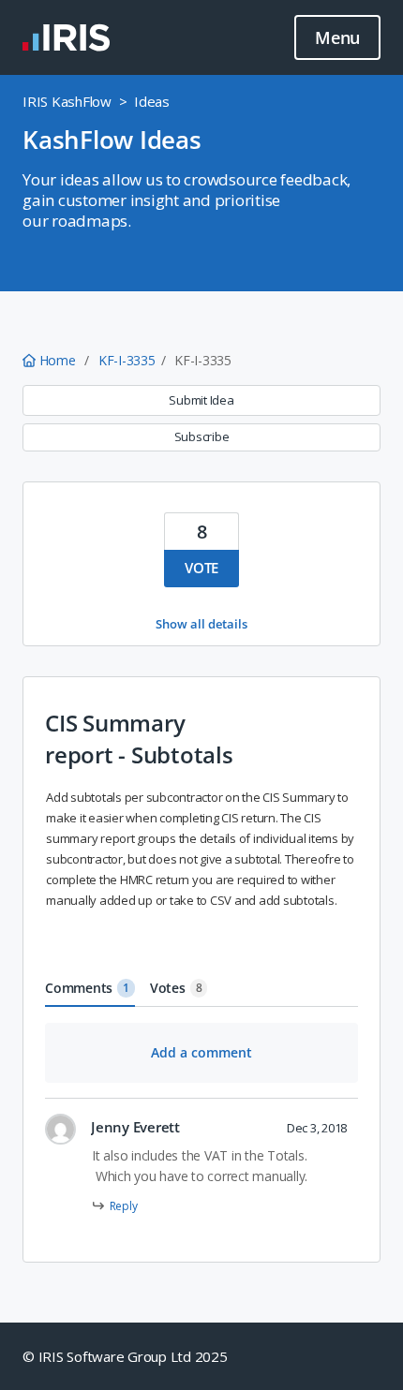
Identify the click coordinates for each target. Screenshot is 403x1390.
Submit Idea (201, 400)
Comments (87, 988)
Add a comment (201, 1052)
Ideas (152, 101)
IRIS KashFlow (67, 101)
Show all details (201, 623)
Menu (337, 37)
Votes (176, 988)
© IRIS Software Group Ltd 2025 (125, 1356)
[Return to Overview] (66, 37)
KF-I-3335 (127, 360)
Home (57, 360)
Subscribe (202, 436)
